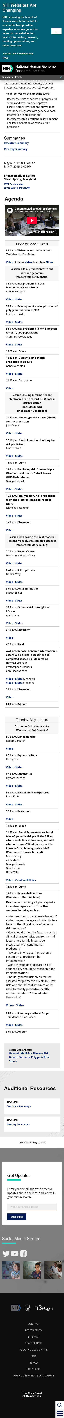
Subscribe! (17, 1216)
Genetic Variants (19, 1057)
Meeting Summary (15, 149)
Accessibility (33, 1330)
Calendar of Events (12, 76)
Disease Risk (41, 1053)
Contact (34, 1323)
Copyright (34, 1369)
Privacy (34, 1362)
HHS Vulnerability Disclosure (33, 1375)
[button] (59, 1413)
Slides (49, 262)
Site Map (33, 1336)
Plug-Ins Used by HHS (33, 1349)
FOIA (33, 1356)
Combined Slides (25, 880)
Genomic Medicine (20, 1053)
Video (9, 262)
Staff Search (33, 1343)
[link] (6, 1253)
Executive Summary (16, 143)
